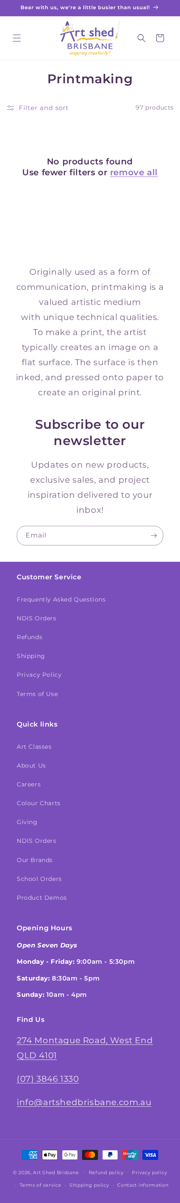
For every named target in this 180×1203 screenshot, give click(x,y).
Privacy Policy (39, 674)
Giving (27, 822)
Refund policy (106, 1172)
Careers (29, 784)
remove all (134, 172)
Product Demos (42, 897)
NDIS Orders (37, 618)
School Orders (39, 879)
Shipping (31, 656)
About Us (31, 765)
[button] (17, 38)
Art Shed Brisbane (56, 1172)
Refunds (29, 637)
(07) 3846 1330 (48, 1079)
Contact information (142, 1185)
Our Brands (35, 860)
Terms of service (40, 1185)
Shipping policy (89, 1185)
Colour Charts (39, 803)
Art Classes (34, 746)
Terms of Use (37, 694)
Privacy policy (149, 1172)
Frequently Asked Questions (61, 599)
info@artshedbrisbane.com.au (84, 1102)
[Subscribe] (153, 535)
